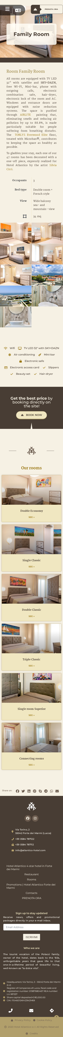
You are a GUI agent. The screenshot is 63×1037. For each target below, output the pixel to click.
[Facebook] (28, 818)
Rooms (31, 879)
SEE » (32, 517)
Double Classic (31, 610)
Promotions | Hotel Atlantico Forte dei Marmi (30, 886)
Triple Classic (31, 659)
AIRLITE (25, 115)
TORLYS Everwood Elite (30, 135)
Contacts (31, 893)
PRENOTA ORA (31, 898)
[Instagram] (35, 818)
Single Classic (31, 560)
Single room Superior (32, 709)
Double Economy (31, 511)
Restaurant (31, 874)
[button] (17, 791)
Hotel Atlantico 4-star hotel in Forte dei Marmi (29, 867)
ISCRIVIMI (31, 937)
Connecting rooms (31, 759)
